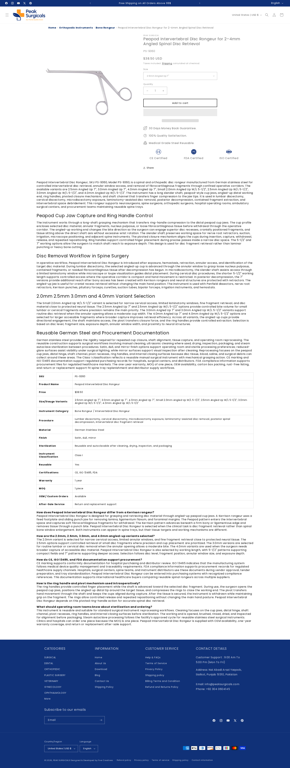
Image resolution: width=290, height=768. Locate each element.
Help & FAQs (153, 657)
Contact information (202, 760)
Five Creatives (106, 760)
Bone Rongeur (105, 27)
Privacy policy (141, 760)
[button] (180, 112)
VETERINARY (51, 681)
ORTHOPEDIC (52, 669)
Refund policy (124, 760)
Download (101, 669)
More (47, 698)
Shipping (167, 63)
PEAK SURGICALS (61, 760)
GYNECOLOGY (53, 687)
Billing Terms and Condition (162, 681)
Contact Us (102, 681)
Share (150, 167)
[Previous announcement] (90, 3)
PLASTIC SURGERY (55, 675)
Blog (97, 675)
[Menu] (7, 15)
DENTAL (48, 663)
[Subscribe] (101, 720)
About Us (100, 663)
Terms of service (160, 760)
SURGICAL (50, 657)
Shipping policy (154, 675)
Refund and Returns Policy (161, 687)
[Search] (267, 15)
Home (52, 27)
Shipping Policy (104, 687)
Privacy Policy (153, 669)
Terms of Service (156, 663)
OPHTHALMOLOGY (55, 693)
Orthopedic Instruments (76, 27)
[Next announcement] (199, 3)
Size (145, 69)
